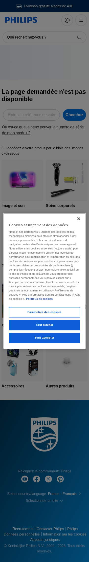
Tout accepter (44, 337)
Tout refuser (44, 324)
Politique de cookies (39, 298)
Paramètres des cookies (44, 312)
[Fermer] (78, 218)
